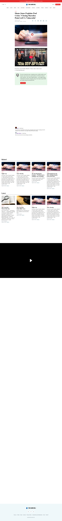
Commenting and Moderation (37, 514)
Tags (18, 7)
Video (16, 11)
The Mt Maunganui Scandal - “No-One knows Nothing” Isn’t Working (38, 175)
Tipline (42, 7)
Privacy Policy (29, 514)
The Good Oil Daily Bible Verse (21, 208)
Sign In (53, 4)
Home (8, 7)
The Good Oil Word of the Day (6, 208)
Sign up (15, 514)
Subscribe (58, 4)
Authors (38, 7)
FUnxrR (47, 514)
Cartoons (22, 7)
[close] (61, 1)
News (15, 7)
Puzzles (33, 7)
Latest (11, 7)
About (54, 7)
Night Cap (4, 173)
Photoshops (28, 7)
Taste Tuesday (20, 173)
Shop (51, 7)
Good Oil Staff (17, 20)
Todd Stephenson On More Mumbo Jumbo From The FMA (52, 175)
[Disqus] (31, 113)
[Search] (5, 4)
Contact (46, 7)
